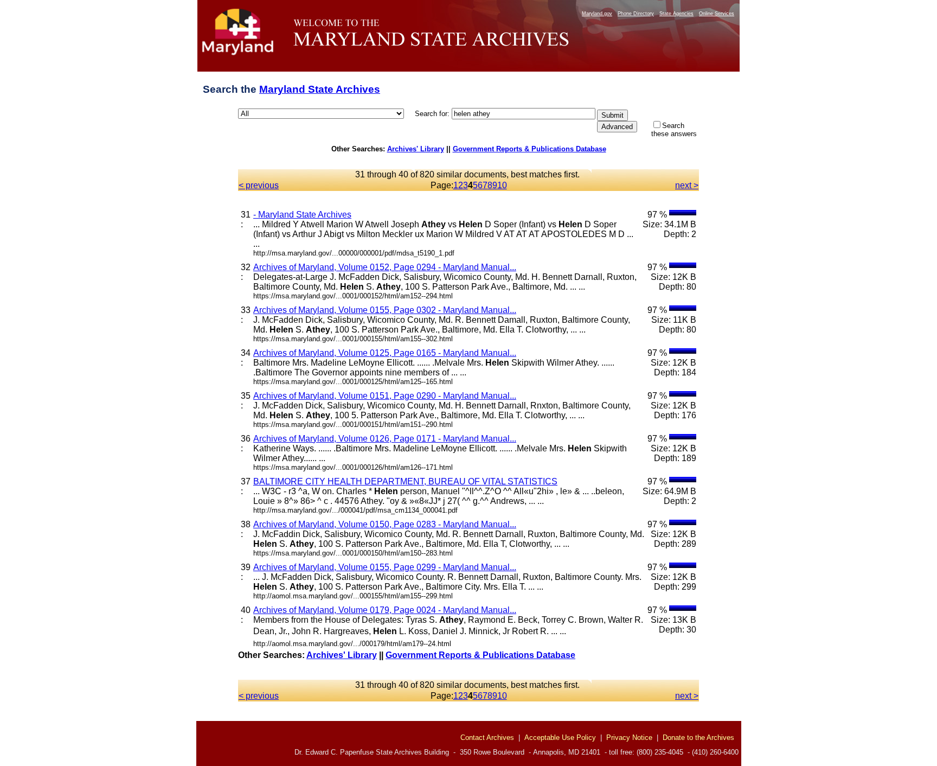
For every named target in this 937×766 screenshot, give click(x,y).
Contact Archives (487, 737)
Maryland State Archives (319, 89)
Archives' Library (415, 149)
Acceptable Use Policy (560, 737)
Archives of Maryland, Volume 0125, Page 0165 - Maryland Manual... (384, 353)
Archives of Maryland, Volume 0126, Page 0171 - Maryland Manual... (384, 438)
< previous (259, 185)
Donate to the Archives (698, 737)
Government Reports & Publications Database (529, 149)
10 (502, 185)
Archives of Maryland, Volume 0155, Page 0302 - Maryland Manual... (384, 310)
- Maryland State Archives (302, 214)
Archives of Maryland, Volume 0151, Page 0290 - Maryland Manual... (384, 395)
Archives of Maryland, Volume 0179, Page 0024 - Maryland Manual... (384, 610)
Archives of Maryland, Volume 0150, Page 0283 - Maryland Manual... (384, 524)
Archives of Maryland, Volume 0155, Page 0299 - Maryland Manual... (384, 567)
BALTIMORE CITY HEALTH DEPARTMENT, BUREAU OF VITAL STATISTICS (405, 481)
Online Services (716, 13)
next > (686, 185)
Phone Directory (636, 13)
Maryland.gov (597, 13)
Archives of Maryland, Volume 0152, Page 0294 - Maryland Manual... (384, 267)
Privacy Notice (629, 737)
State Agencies (676, 13)
